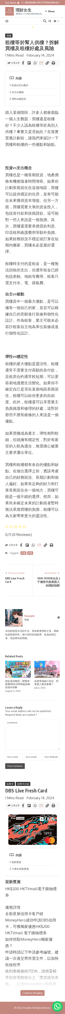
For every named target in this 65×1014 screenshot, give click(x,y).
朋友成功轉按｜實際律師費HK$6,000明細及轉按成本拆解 (17, 684)
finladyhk (29, 616)
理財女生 (24, 9)
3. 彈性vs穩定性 (18, 98)
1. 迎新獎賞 (15, 862)
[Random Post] (49, 21)
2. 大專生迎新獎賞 (19, 868)
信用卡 (10, 783)
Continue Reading (32, 993)
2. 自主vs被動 (17, 92)
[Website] (58, 617)
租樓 (23, 553)
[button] (57, 1006)
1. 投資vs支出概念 (19, 85)
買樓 (8, 35)
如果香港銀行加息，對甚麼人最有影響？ (46, 683)
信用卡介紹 (23, 783)
